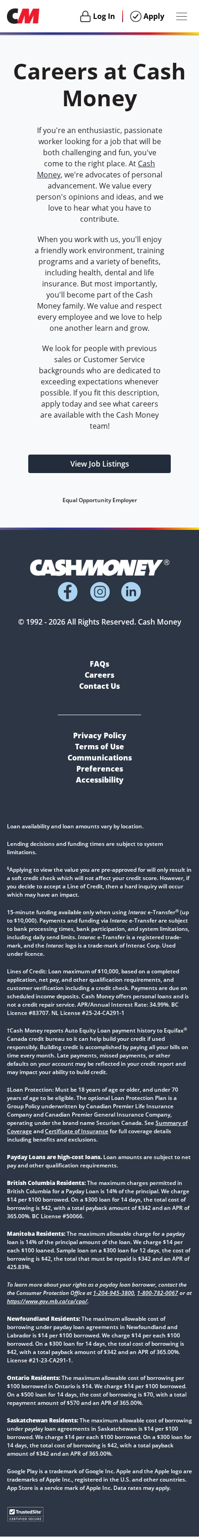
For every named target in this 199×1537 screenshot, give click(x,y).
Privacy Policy (99, 735)
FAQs (99, 664)
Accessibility (100, 780)
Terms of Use (99, 746)
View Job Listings (99, 464)
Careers (99, 675)
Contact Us (99, 686)
